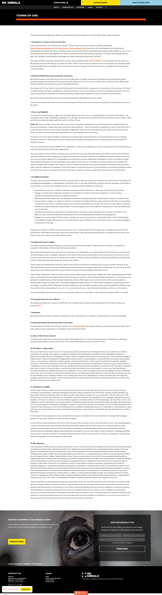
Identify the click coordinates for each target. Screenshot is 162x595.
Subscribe (60, 3)
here (39, 306)
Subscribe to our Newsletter (17, 578)
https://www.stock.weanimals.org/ (72, 48)
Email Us (11, 577)
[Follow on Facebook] (15, 585)
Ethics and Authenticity (53, 578)
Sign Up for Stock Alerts (16, 580)
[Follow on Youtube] (21, 585)
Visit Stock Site (141, 3)
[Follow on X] (18, 585)
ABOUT (56, 7)
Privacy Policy (95, 61)
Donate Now (100, 3)
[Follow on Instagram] (12, 585)
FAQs (47, 577)
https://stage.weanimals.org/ (42, 48)
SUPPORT (99, 7)
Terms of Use (50, 581)
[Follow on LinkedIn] (9, 585)
